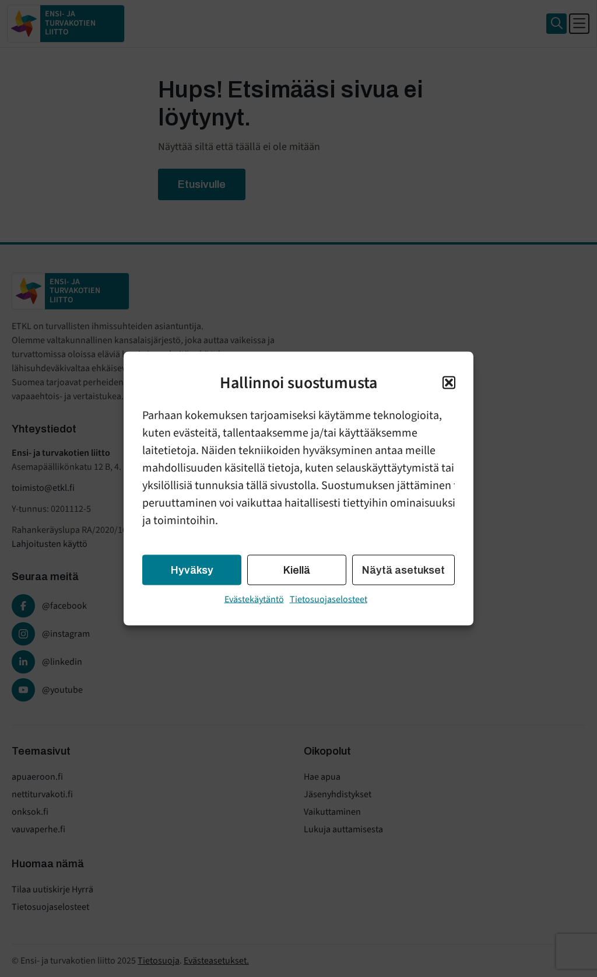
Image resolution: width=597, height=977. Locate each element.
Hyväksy (192, 570)
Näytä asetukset (403, 570)
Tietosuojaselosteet (328, 599)
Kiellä (296, 570)
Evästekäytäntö (254, 599)
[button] (449, 383)
